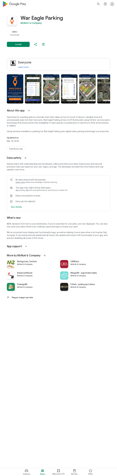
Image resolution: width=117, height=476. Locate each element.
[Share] (35, 44)
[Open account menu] (112, 4)
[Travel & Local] (16, 149)
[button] (15, 88)
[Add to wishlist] (43, 44)
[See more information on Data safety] (25, 157)
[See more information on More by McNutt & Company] (44, 255)
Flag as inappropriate (20, 297)
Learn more (23, 67)
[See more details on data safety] (16, 206)
